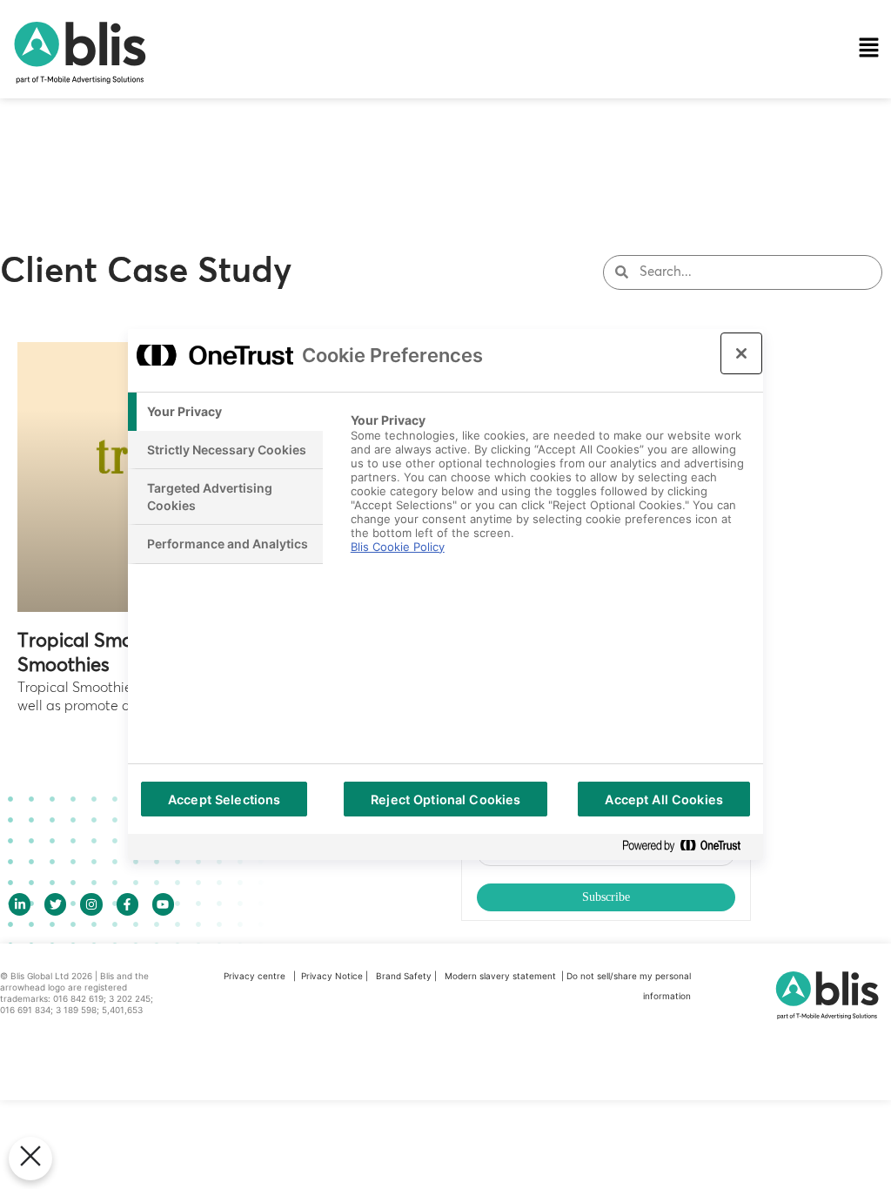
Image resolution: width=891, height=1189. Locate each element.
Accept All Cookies (664, 799)
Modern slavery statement (502, 976)
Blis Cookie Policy (398, 547)
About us (319, 235)
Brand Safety (405, 976)
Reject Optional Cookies (445, 799)
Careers (315, 284)
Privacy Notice (332, 976)
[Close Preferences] (30, 1158)
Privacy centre (254, 976)
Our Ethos (322, 135)
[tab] (225, 412)
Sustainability (334, 185)
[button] (578, 49)
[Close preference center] (741, 353)
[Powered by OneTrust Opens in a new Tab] (688, 846)
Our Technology (342, 86)
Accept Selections (224, 799)
